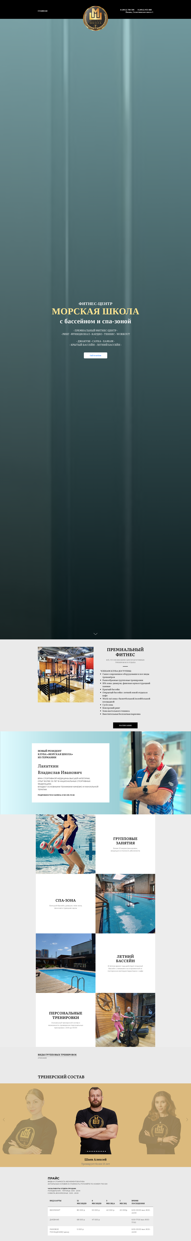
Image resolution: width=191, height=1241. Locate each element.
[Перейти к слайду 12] (105, 1151)
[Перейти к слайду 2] (87, 1151)
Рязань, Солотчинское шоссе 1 (139, 12)
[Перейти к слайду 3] (89, 1151)
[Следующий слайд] (187, 1119)
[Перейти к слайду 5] (92, 1151)
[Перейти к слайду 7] (96, 1151)
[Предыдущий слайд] (4, 1119)
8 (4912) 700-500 (127, 10)
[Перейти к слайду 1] (85, 1151)
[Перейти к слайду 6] (94, 1151)
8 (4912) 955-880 (145, 10)
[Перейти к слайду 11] (103, 1151)
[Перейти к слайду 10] (101, 1151)
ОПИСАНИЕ (42, 1058)
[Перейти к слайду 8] (98, 1151)
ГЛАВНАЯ (42, 11)
